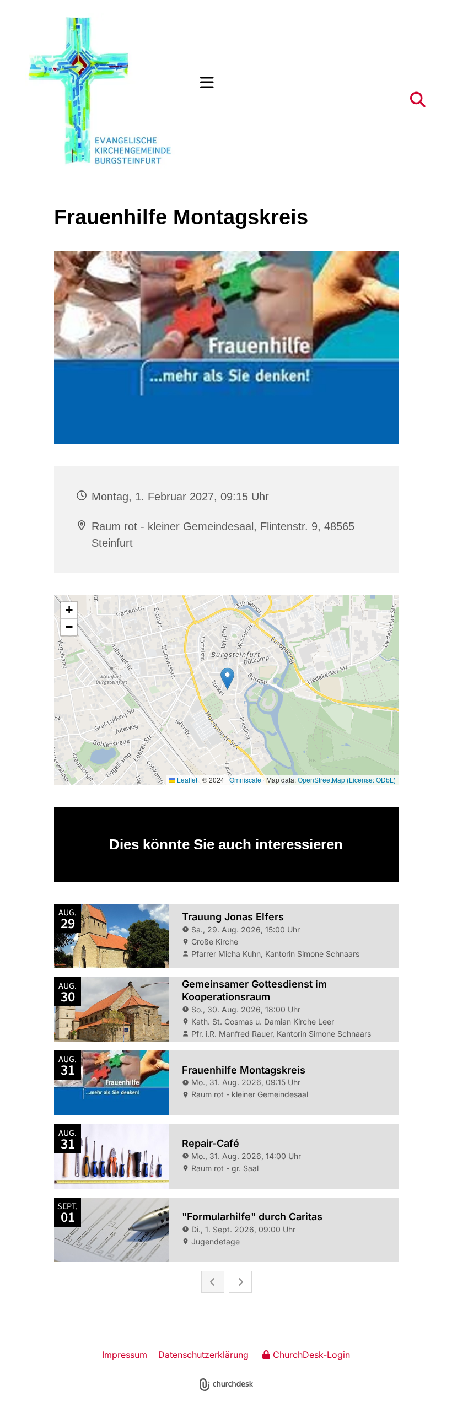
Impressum (124, 1354)
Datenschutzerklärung (203, 1354)
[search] (418, 100)
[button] (313, 83)
